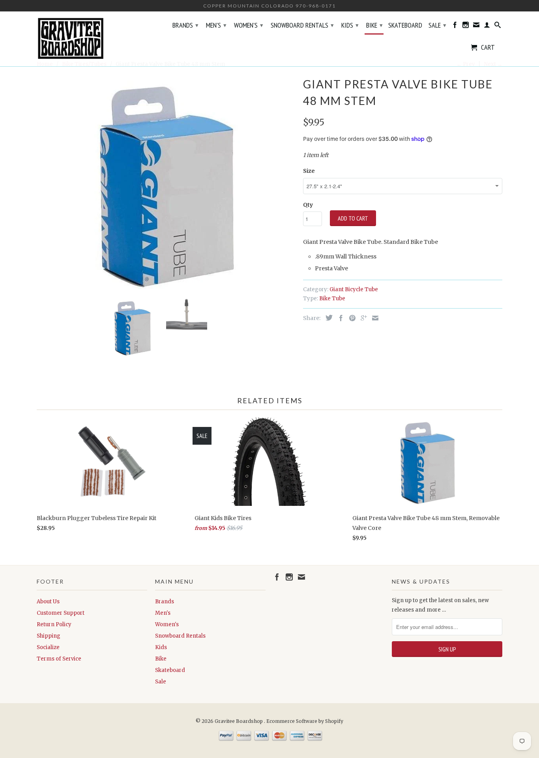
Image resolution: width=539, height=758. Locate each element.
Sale (437, 25)
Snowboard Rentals (302, 25)
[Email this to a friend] (373, 318)
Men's (216, 25)
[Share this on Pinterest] (350, 318)
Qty (308, 204)
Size (309, 170)
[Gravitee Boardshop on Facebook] (455, 26)
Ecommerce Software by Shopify (304, 721)
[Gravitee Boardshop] (92, 38)
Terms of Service (59, 658)
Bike (374, 25)
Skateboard (405, 26)
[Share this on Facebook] (339, 318)
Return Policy (54, 624)
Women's (248, 25)
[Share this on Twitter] (327, 317)
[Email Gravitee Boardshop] (476, 26)
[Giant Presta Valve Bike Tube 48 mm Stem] (166, 183)
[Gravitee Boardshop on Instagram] (465, 26)
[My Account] (487, 26)
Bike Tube (332, 298)
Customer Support (60, 613)
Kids (350, 25)
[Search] (497, 26)
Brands (185, 25)
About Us (48, 601)
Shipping (48, 636)
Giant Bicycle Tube (353, 289)
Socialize (48, 647)
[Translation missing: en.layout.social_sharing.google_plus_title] (362, 318)
